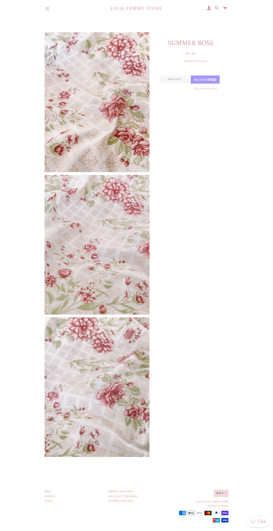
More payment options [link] (205, 88)
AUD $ (219, 493)
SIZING (49, 501)
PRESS (48, 491)
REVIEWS (50, 496)
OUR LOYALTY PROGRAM (122, 496)
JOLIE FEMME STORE (136, 9)
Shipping (178, 61)
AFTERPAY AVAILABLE (120, 501)
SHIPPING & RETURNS (120, 491)
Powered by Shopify (218, 506)
